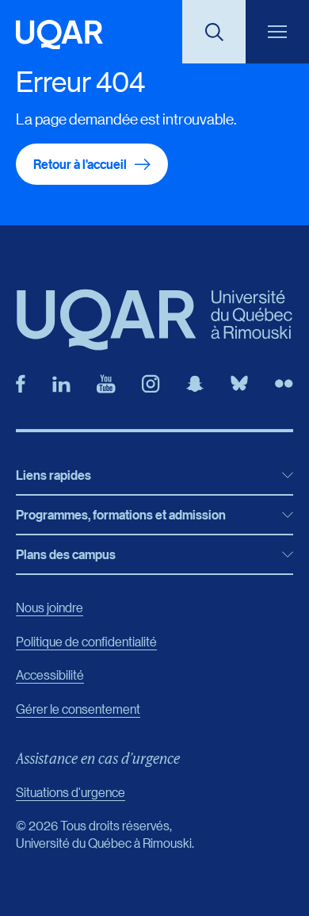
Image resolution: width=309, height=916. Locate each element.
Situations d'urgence (70, 792)
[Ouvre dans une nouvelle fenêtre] (20, 383)
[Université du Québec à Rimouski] (59, 34)
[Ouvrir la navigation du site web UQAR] (277, 31)
